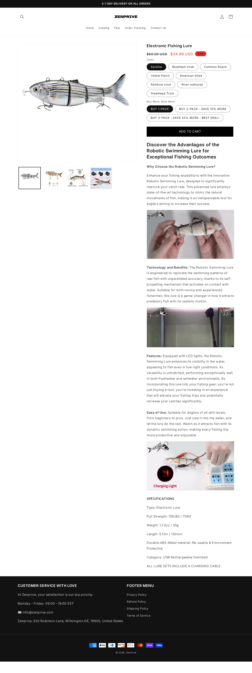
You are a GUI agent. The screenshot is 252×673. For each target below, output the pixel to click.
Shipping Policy (137, 608)
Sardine (156, 66)
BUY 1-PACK (160, 108)
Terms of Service (138, 615)
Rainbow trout (161, 84)
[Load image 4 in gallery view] (101, 178)
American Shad (191, 75)
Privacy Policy (136, 594)
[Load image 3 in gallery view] (77, 178)
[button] (22, 16)
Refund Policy (136, 601)
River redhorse (192, 84)
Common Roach (215, 66)
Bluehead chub (183, 66)
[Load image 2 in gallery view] (53, 178)
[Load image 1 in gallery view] (30, 178)
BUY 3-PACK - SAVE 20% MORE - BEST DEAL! (185, 117)
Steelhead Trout (162, 93)
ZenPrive (131, 652)
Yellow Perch (160, 75)
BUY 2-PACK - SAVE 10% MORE (202, 108)
